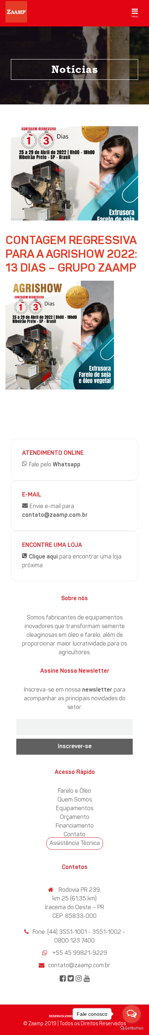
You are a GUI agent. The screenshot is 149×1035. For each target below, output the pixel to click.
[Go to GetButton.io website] (131, 1028)
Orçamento (74, 817)
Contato (74, 835)
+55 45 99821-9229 (79, 953)
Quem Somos (75, 800)
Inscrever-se (74, 747)
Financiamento (75, 826)
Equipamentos (74, 809)
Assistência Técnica (75, 843)
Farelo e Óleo (74, 791)
